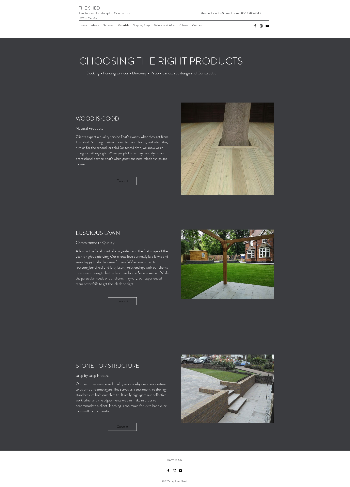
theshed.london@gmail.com (220, 13)
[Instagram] (261, 26)
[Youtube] (267, 26)
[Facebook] (255, 26)
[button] (108, 25)
